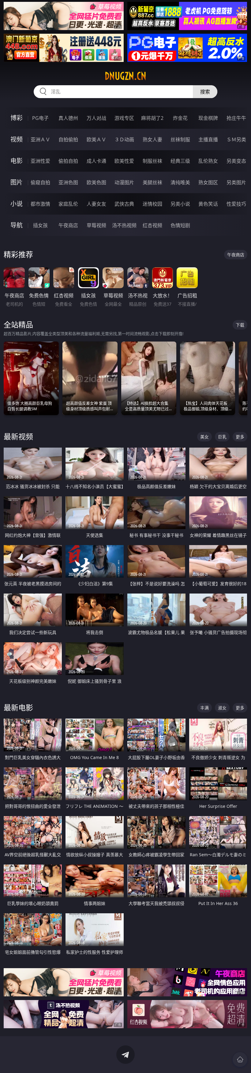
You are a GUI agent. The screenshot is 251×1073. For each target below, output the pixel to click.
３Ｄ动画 (124, 139)
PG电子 (40, 118)
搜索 (205, 91)
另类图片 (236, 182)
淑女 (222, 708)
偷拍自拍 (68, 161)
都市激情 (40, 203)
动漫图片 (124, 182)
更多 (240, 437)
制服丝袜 (152, 161)
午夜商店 (68, 225)
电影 (16, 161)
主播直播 (208, 139)
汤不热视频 (124, 225)
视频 (16, 139)
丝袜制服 (180, 139)
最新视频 (18, 436)
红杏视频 (152, 225)
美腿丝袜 (152, 182)
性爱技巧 (236, 203)
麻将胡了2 (152, 118)
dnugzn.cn (125, 76)
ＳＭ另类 (236, 139)
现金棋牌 (208, 118)
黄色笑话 (208, 203)
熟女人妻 (152, 139)
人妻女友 (96, 203)
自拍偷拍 (68, 139)
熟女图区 (208, 182)
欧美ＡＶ (96, 139)
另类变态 (236, 161)
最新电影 (18, 707)
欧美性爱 (124, 161)
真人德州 (68, 118)
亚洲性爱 (40, 161)
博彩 (16, 118)
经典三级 (180, 161)
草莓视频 (96, 225)
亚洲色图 (68, 182)
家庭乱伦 (68, 203)
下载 (240, 325)
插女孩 (40, 225)
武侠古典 (124, 203)
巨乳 (222, 437)
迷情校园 (152, 203)
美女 (204, 437)
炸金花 (180, 118)
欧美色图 (96, 182)
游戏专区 (124, 118)
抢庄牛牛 (236, 118)
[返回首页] (240, 1059)
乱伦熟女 (208, 161)
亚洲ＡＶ (40, 139)
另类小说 (180, 203)
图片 (16, 182)
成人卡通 (96, 161)
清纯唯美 (180, 182)
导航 (16, 225)
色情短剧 (180, 225)
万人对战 (96, 118)
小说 (16, 204)
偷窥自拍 (40, 182)
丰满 (204, 708)
